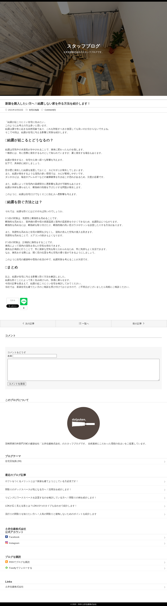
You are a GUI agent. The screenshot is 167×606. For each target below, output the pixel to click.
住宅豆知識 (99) (13, 461)
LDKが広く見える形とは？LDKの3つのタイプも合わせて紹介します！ (41, 505)
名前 (10, 356)
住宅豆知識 (34, 110)
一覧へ (85, 323)
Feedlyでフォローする (20, 568)
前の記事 (137, 323)
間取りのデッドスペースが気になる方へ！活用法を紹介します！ (38, 489)
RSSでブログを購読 (19, 562)
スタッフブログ (83, 46)
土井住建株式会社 (14, 586)
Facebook (14, 537)
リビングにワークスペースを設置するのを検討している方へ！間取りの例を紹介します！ (51, 497)
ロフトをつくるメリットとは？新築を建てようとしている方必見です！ (41, 481)
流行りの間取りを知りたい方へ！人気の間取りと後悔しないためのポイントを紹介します (51, 514)
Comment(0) (50, 110)
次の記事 (29, 323)
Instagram (14, 543)
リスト (12, 300)
